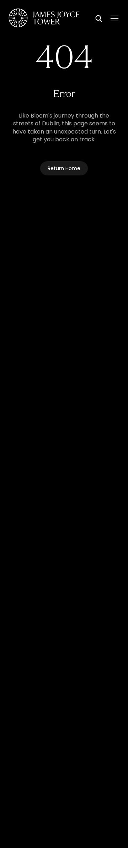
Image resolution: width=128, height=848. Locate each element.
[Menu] (114, 18)
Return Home (64, 169)
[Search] (98, 19)
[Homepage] (44, 19)
